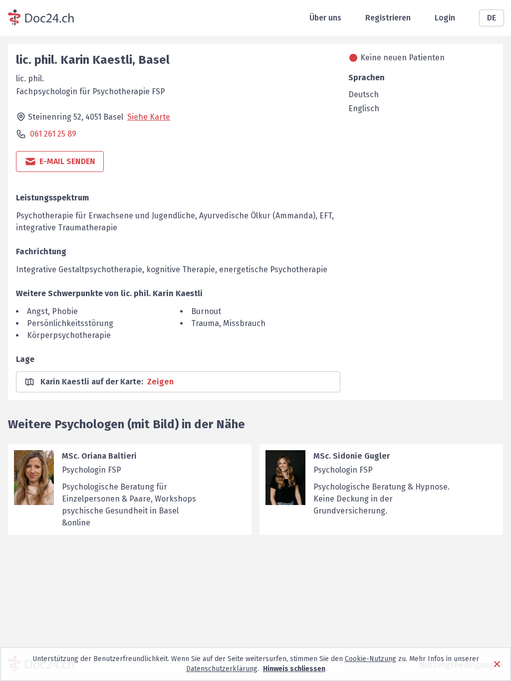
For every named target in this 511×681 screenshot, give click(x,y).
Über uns (325, 17)
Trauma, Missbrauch (228, 323)
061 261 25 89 (53, 134)
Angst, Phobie (52, 311)
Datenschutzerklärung (221, 669)
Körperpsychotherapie (69, 335)
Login (445, 17)
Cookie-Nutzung (370, 659)
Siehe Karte (148, 117)
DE (491, 17)
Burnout (206, 311)
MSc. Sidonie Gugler (351, 456)
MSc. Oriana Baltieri (99, 456)
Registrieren (388, 17)
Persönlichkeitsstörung (70, 323)
